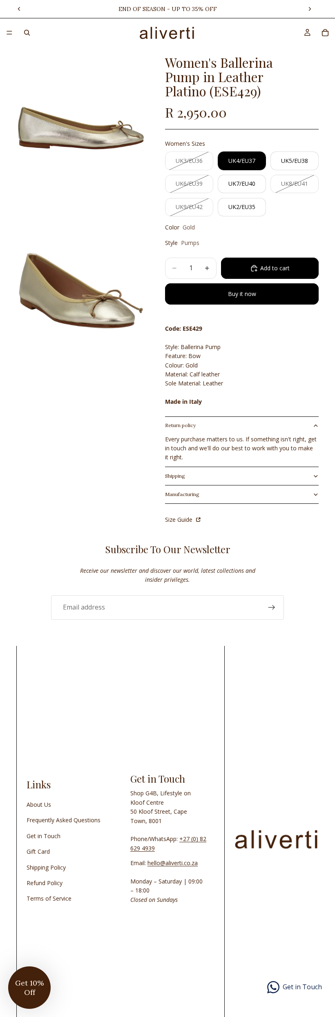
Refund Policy (45, 883)
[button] (29, 987)
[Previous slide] (19, 9)
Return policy (180, 425)
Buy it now (242, 294)
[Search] (27, 33)
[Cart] (325, 33)
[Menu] (9, 32)
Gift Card (38, 851)
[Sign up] (271, 607)
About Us (39, 804)
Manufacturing (182, 494)
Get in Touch (43, 836)
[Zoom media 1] (80, 127)
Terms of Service (49, 898)
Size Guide (179, 519)
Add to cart (275, 268)
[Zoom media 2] (80, 290)
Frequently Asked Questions (63, 820)
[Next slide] (310, 9)
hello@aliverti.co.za (172, 863)
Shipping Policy (46, 867)
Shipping (175, 476)
